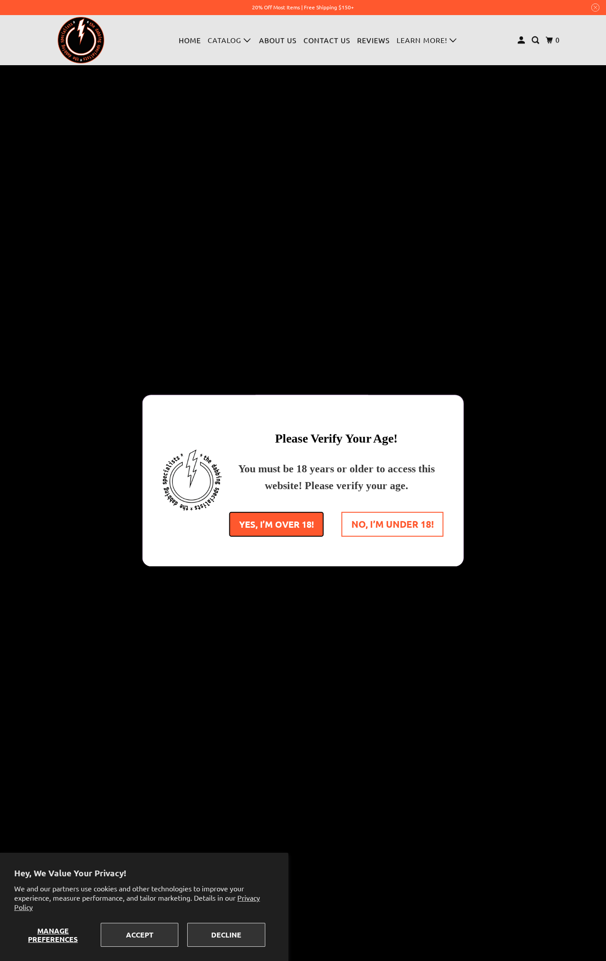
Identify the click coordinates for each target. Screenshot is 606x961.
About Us (278, 39)
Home (190, 39)
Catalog (226, 39)
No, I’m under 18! (392, 524)
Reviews (373, 39)
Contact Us (326, 39)
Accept (139, 934)
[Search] (536, 40)
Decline (226, 934)
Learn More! (423, 39)
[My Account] (522, 40)
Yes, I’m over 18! (276, 524)
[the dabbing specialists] (81, 40)
